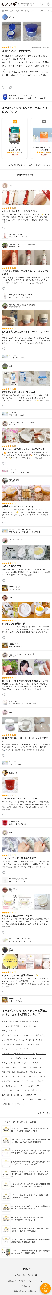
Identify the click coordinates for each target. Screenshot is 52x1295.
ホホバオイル (39, 1077)
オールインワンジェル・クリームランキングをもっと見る (27, 165)
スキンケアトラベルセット (32, 1058)
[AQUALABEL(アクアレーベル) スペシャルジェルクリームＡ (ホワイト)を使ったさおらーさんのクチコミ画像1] (11, 31)
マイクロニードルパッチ (11, 1067)
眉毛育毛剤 (39, 1040)
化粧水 (4, 1022)
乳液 (10, 1022)
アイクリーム (19, 1040)
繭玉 (13, 1072)
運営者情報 (12, 1281)
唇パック (38, 1044)
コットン (5, 1058)
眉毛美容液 (29, 1040)
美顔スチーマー (31, 1095)
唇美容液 (18, 1044)
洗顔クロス (26, 1067)
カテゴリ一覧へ (44, 1113)
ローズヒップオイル (25, 1081)
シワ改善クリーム (34, 1090)
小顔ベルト (42, 1099)
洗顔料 (16, 1026)
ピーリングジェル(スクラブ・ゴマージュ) (18, 1035)
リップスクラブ (21, 1049)
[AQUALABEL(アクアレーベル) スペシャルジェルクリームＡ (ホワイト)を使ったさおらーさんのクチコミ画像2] (32, 31)
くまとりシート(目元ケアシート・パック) (18, 1054)
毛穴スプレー (41, 1035)
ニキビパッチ (7, 1063)
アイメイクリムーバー (29, 1026)
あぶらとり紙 (41, 1054)
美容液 (16, 1022)
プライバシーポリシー (36, 1281)
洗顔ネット (36, 1067)
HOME (26, 1269)
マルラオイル (39, 1081)
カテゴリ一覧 (20, 1275)
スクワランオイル (9, 1081)
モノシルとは (32, 1275)
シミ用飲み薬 (15, 1058)
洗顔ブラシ (6, 1072)
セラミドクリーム (9, 1077)
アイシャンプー (8, 1044)
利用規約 (22, 1281)
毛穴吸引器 (6, 1104)
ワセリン (5, 1090)
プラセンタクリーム (25, 1077)
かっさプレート (18, 1104)
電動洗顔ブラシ (23, 1072)
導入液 (22, 1022)
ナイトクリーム (37, 1086)
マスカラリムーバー (10, 1031)
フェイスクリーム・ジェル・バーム (16, 1086)
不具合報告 (26, 1286)
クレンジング (7, 1026)
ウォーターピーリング (10, 1099)
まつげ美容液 (7, 1040)
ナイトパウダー (32, 1022)
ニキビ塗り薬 (7, 1095)
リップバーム (29, 1044)
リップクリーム (8, 1049)
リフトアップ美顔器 (28, 1099)
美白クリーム (35, 1072)
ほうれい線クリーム (18, 1090)
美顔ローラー (19, 1095)
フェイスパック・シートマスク (26, 1063)
